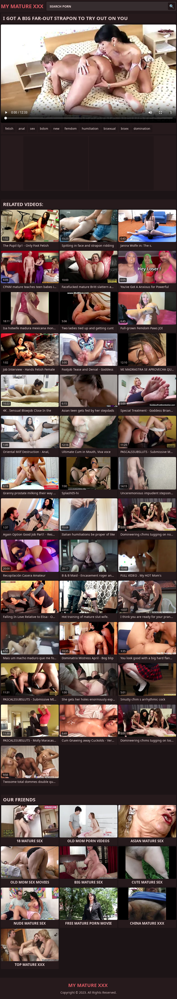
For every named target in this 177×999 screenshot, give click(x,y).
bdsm (44, 128)
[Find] (171, 6)
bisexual (110, 128)
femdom (71, 128)
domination (142, 128)
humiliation (90, 128)
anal (22, 128)
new (56, 128)
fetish (9, 128)
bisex (124, 128)
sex (32, 128)
